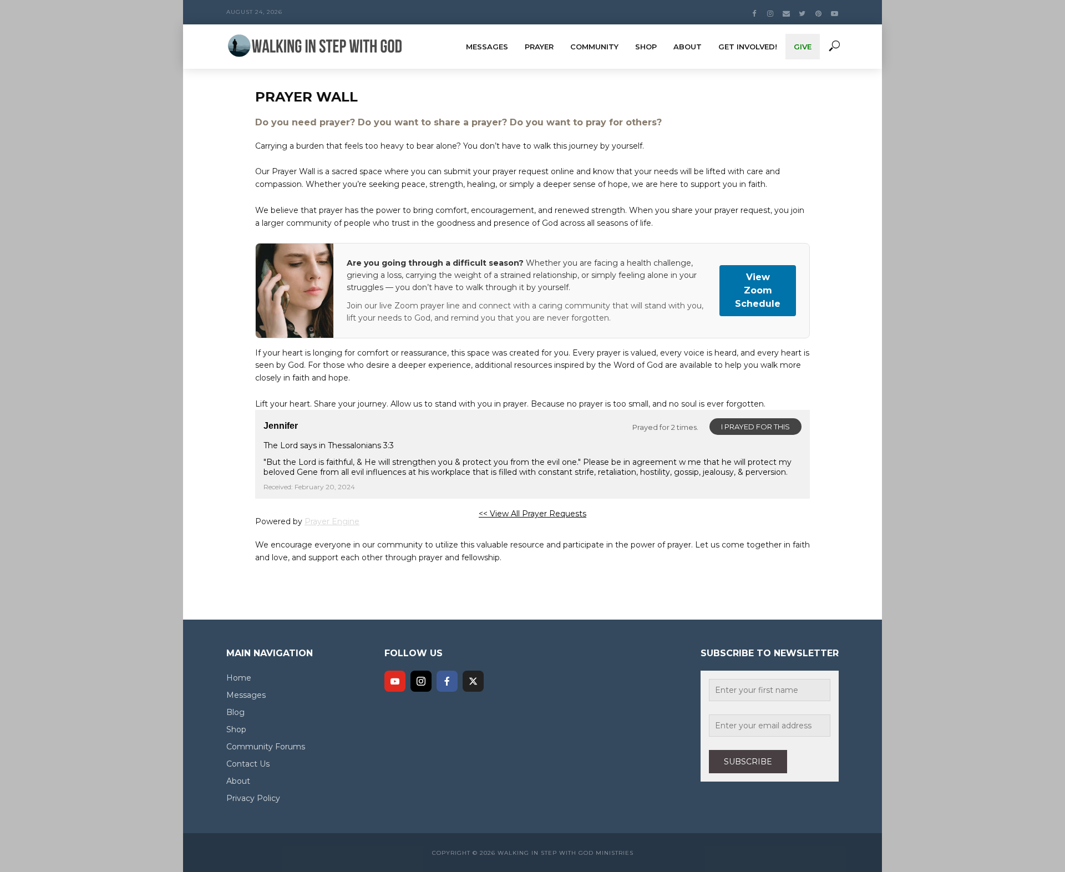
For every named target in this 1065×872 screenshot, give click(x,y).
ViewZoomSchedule (757, 290)
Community (594, 46)
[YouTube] (394, 681)
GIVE (803, 46)
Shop (646, 46)
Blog (235, 712)
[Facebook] (447, 681)
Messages (487, 46)
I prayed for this (755, 426)
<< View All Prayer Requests (532, 514)
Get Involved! (747, 46)
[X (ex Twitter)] (473, 681)
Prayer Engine (332, 521)
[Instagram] (421, 681)
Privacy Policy (253, 798)
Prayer (539, 46)
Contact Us (248, 764)
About (687, 46)
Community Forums (265, 747)
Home (238, 678)
